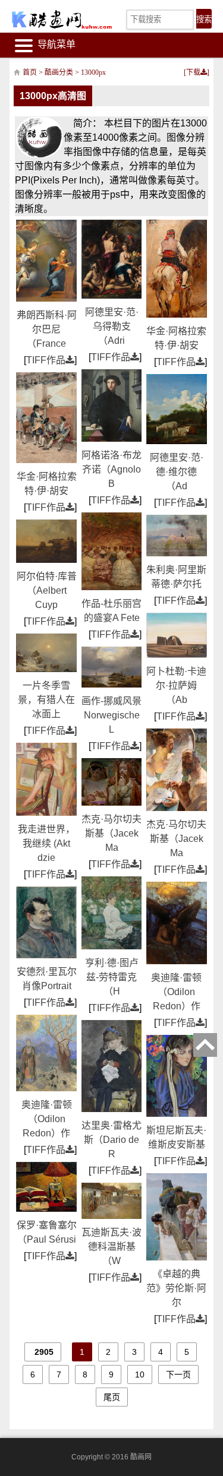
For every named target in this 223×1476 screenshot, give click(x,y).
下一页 (178, 1374)
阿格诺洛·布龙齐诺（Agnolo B (111, 469)
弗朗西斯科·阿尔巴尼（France (47, 329)
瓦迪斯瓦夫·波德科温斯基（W (111, 1246)
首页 (30, 72)
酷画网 (141, 1457)
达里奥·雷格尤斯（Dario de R (111, 1139)
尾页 (111, 1397)
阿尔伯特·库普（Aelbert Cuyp (47, 590)
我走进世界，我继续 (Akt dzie (46, 843)
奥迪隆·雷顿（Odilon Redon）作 (46, 1119)
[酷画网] (54, 19)
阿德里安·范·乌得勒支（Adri (112, 326)
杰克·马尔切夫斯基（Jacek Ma (111, 833)
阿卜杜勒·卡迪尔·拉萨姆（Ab (176, 685)
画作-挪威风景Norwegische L (111, 715)
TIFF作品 (45, 360)
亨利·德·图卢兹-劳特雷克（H (112, 977)
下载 (193, 72)
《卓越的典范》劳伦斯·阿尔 (176, 1288)
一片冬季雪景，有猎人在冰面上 (46, 699)
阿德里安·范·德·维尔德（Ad (176, 471)
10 (140, 1374)
